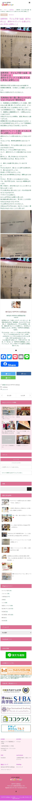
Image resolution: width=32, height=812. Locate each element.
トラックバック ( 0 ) (16, 462)
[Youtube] (16, 350)
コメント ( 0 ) (16, 459)
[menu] (29, 2)
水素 (3, 599)
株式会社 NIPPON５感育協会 (13, 385)
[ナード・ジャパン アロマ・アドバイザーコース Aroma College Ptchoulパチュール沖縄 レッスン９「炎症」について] (8, 395)
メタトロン (4, 593)
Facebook (3, 757)
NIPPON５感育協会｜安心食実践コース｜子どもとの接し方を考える (15, 797)
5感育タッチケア (6, 605)
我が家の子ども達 (6, 608)
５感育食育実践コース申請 (7, 746)
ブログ (5, 9)
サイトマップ (19, 767)
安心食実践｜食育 (6, 614)
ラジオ (3, 602)
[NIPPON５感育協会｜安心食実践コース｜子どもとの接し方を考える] (7, 4)
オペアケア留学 (5, 590)
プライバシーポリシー (6, 769)
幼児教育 (4, 611)
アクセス (18, 741)
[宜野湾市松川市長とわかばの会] (23, 395)
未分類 (3, 620)
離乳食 (3, 617)
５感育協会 (4, 14)
